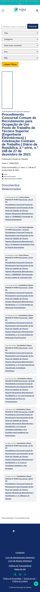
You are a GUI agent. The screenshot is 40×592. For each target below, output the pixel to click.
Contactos (20, 553)
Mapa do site (20, 569)
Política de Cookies (20, 581)
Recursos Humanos (24, 111)
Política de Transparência (20, 566)
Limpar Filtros (10, 64)
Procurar (33, 26)
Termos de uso (29, 579)
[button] (3, 10)
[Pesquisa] (37, 11)
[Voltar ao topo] (36, 583)
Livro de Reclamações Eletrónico (20, 558)
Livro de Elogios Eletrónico (20, 561)
